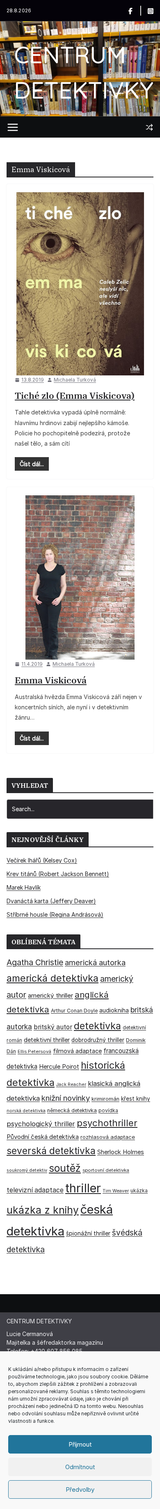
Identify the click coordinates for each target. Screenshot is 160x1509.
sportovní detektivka (105, 1170)
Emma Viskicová (51, 680)
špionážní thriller (88, 1233)
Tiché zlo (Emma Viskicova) (75, 395)
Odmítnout (80, 1467)
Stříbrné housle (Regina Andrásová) (55, 914)
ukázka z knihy (43, 1210)
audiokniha (114, 1010)
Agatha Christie (35, 962)
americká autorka (95, 962)
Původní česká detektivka (43, 1137)
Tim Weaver (116, 1191)
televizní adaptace (35, 1190)
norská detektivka (26, 1110)
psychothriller (107, 1123)
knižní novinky (65, 1097)
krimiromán (105, 1099)
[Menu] (13, 127)
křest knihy (135, 1098)
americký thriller (50, 995)
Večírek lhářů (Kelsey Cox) (42, 860)
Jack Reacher (71, 1084)
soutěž (65, 1168)
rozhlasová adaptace (107, 1137)
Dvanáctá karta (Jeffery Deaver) (51, 900)
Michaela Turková (75, 380)
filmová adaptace (77, 1050)
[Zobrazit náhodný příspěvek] (149, 127)
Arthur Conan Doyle (74, 1011)
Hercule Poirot (59, 1066)
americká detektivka (52, 978)
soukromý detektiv (27, 1170)
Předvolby (80, 1489)
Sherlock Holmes (120, 1152)
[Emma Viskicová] (80, 577)
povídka (108, 1110)
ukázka (139, 1190)
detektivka (97, 1026)
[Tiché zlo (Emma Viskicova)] (80, 283)
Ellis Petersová (34, 1051)
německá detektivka (72, 1110)
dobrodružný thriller (97, 1040)
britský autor (53, 1027)
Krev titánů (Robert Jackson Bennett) (58, 873)
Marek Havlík (24, 887)
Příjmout (80, 1444)
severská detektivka (51, 1150)
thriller (83, 1188)
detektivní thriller (47, 1039)
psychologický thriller (41, 1124)
